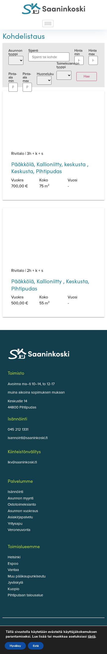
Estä (36, 646)
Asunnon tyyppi (15, 52)
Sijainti (33, 51)
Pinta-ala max (27, 76)
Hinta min (78, 52)
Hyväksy (15, 646)
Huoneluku (44, 74)
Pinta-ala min (12, 76)
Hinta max (93, 52)
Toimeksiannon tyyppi (63, 65)
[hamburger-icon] (48, 23)
